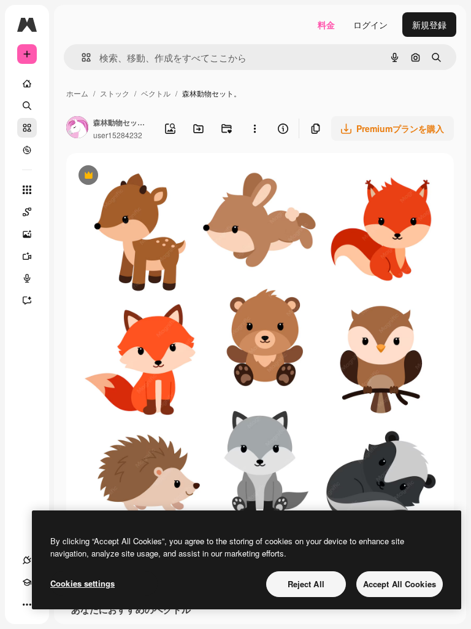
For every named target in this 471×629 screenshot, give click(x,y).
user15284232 (117, 135)
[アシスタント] (27, 300)
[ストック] (27, 128)
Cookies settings (82, 583)
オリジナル (151, 176)
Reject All (306, 584)
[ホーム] (27, 83)
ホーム (77, 93)
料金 (326, 24)
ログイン (370, 24)
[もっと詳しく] (27, 150)
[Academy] (27, 582)
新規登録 (429, 24)
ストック (114, 93)
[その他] (27, 604)
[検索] (27, 105)
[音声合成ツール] (27, 278)
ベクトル (155, 93)
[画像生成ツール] (27, 234)
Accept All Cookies (399, 584)
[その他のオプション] (254, 128)
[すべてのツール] (27, 190)
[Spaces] (27, 212)
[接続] (27, 560)
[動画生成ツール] (27, 256)
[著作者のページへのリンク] (77, 128)
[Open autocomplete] (81, 57)
